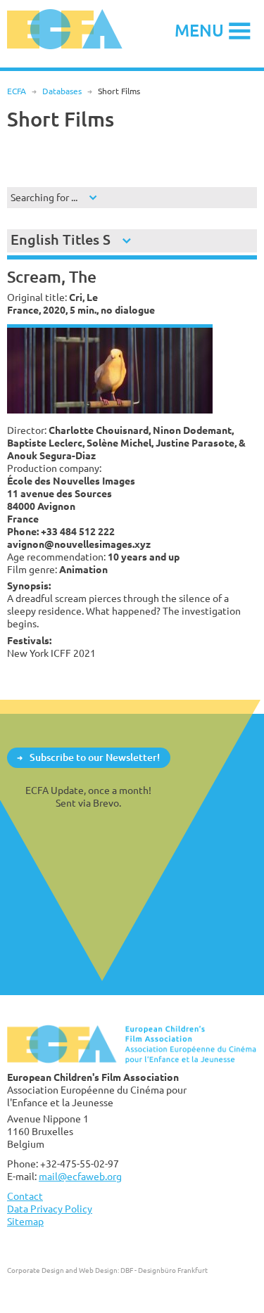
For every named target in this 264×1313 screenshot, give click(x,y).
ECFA (16, 91)
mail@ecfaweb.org (80, 1176)
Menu (199, 30)
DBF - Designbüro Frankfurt (164, 1270)
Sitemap (25, 1221)
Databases (62, 91)
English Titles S (61, 239)
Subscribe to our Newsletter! (95, 757)
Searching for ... (44, 197)
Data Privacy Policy (49, 1209)
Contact (25, 1196)
